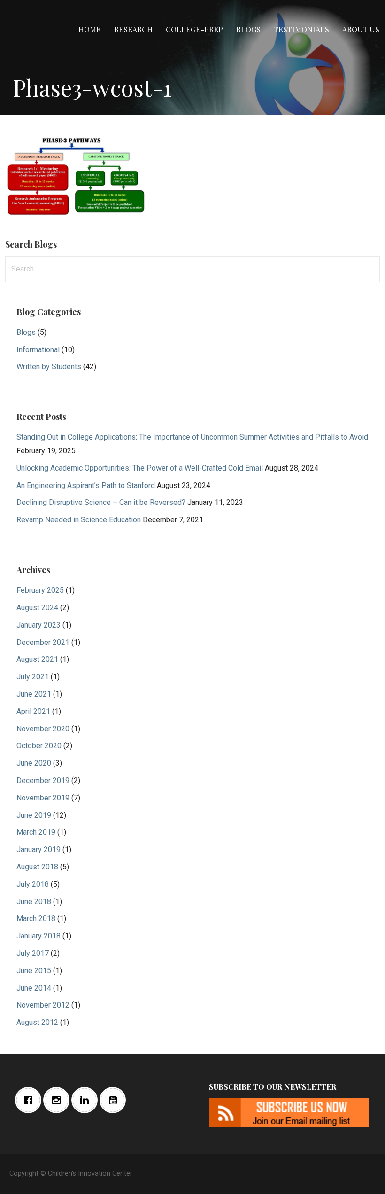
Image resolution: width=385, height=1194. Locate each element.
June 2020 (33, 763)
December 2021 (42, 642)
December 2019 (42, 780)
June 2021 (33, 694)
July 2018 (32, 884)
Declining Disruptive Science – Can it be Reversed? (100, 502)
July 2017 (32, 953)
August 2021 (37, 659)
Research (133, 29)
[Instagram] (59, 1100)
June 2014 (33, 988)
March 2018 (35, 918)
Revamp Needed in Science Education (78, 519)
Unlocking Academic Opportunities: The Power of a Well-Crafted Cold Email (139, 468)
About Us (360, 29)
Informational (38, 349)
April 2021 (33, 711)
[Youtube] (115, 1100)
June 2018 (33, 901)
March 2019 (35, 832)
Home (89, 29)
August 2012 (37, 1022)
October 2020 (39, 745)
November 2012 (42, 1004)
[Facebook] (30, 1100)
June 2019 (33, 815)
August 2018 (37, 866)
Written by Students (48, 366)
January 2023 (38, 624)
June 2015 (33, 970)
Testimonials (301, 29)
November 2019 (42, 797)
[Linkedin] (87, 1100)
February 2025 (40, 590)
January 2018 (38, 935)
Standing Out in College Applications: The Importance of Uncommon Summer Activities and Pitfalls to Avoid (192, 437)
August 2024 (37, 607)
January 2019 (38, 849)
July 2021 (32, 676)
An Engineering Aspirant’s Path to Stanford (85, 485)
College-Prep (194, 29)
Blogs (248, 29)
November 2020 (42, 728)
